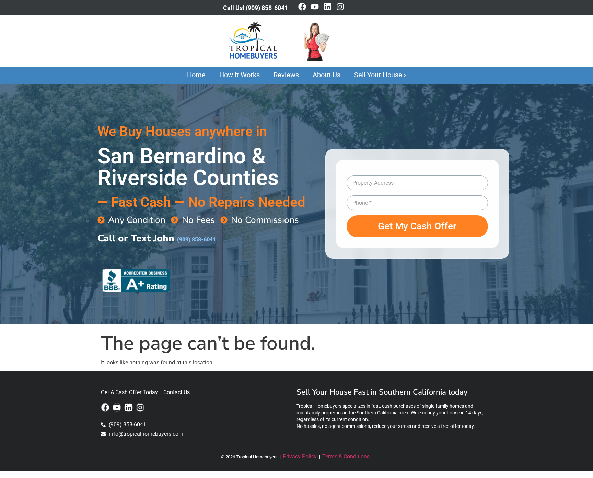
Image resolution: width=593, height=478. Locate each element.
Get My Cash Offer (417, 226)
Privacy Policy (300, 456)
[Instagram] (340, 7)
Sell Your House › (380, 75)
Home (196, 75)
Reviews (286, 75)
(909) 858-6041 (196, 239)
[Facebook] (302, 7)
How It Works (239, 75)
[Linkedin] (328, 7)
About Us (326, 75)
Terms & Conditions (347, 456)
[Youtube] (315, 7)
